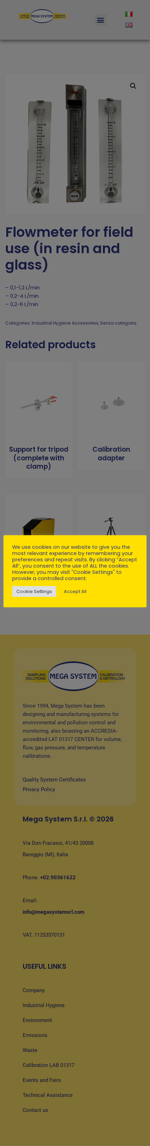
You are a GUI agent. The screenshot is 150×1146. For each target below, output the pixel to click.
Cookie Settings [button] (34, 591)
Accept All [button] (75, 591)
